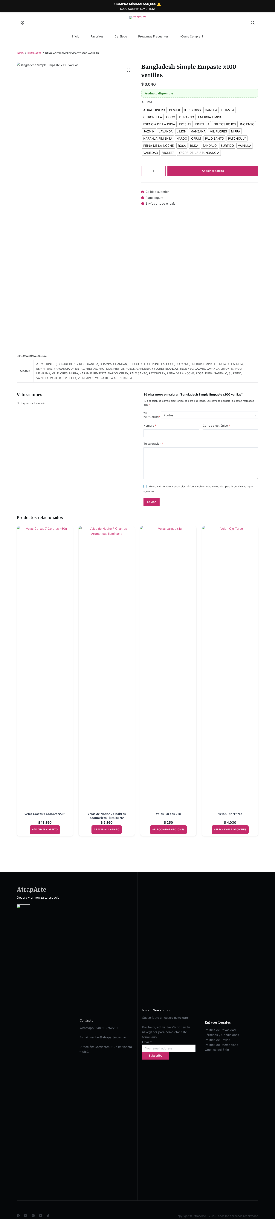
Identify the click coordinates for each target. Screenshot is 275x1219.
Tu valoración (153, 443)
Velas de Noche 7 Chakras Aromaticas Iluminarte (107, 816)
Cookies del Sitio (217, 1049)
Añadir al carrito (213, 171)
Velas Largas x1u (168, 814)
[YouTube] (40, 1215)
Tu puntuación (151, 415)
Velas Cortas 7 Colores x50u (44, 814)
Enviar (151, 501)
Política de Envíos (217, 1040)
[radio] (154, 110)
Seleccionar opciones (168, 829)
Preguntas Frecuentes (153, 36)
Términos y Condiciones (222, 1035)
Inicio (75, 36)
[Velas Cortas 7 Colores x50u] (45, 666)
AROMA (147, 102)
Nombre (149, 425)
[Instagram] (33, 1215)
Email (147, 1042)
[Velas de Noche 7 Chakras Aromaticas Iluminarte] (107, 666)
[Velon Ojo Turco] (230, 666)
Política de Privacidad (220, 1030)
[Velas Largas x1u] (168, 666)
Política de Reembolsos (221, 1045)
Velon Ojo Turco (230, 814)
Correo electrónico (216, 425)
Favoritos (97, 36)
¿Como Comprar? (191, 36)
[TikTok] (48, 1215)
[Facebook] (18, 1215)
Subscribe (155, 1055)
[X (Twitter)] (25, 1215)
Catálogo (121, 36)
